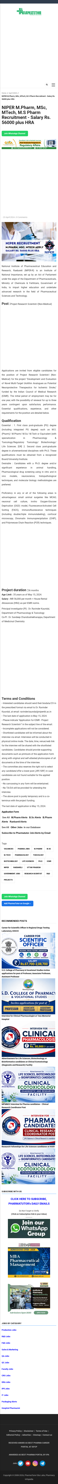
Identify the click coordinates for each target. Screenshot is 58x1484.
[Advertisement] (29, 48)
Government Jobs (12, 874)
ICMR (49, 861)
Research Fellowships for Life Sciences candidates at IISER (28, 1146)
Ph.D (40, 861)
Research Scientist (33, 874)
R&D (48, 874)
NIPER (6, 867)
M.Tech (7, 855)
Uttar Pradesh (34, 867)
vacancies (8, 849)
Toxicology (38, 855)
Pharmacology (22, 855)
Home (4, 93)
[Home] (29, 11)
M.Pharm (38, 849)
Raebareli (18, 867)
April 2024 (13, 93)
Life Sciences (28, 861)
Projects (8, 880)
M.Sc (49, 849)
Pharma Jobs (24, 849)
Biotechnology (11, 861)
